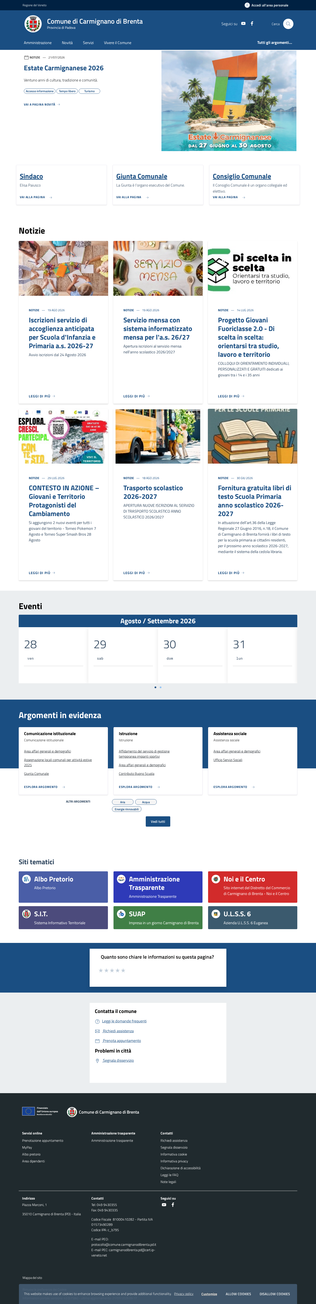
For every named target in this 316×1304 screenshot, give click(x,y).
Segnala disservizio (174, 1147)
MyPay (27, 1147)
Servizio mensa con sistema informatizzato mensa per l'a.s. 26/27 (157, 328)
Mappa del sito (32, 1277)
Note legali (168, 1181)
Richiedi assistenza (174, 1140)
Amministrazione (38, 43)
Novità (67, 43)
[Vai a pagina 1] (155, 687)
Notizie (34, 310)
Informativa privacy (174, 1161)
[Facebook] (250, 24)
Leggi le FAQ (169, 1174)
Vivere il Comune (117, 43)
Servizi (88, 43)
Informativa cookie (174, 1154)
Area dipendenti (33, 1161)
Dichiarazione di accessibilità (181, 1168)
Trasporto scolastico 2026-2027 (153, 492)
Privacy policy (183, 1293)
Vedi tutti (158, 821)
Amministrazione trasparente (112, 1140)
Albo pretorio (31, 1154)
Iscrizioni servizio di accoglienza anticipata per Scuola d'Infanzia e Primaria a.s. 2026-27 (62, 333)
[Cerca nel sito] (288, 24)
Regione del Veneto (34, 5)
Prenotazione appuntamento (42, 1140)
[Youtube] (241, 24)
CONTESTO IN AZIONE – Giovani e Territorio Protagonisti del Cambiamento (64, 501)
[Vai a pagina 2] (160, 687)
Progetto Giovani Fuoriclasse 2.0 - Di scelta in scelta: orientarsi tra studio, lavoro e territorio (248, 337)
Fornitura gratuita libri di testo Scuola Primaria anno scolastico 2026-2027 (254, 501)
